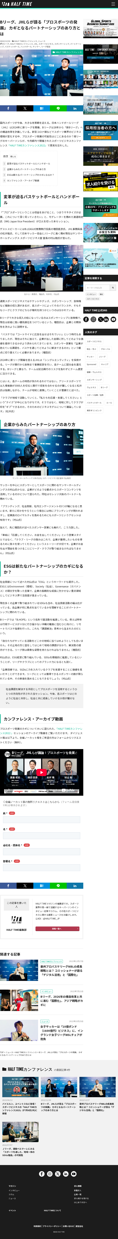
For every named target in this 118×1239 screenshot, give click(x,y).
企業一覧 (77, 1194)
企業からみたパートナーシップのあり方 (25, 169)
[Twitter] (25, 108)
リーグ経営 (45, 46)
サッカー (90, 356)
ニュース (41, 41)
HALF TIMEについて (52, 1210)
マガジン (12, 1186)
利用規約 (37, 1226)
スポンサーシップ (61, 43)
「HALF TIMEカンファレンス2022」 (27, 145)
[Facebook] (8, 108)
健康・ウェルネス (94, 372)
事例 (101, 294)
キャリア (104, 364)
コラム (11, 1194)
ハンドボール (26, 46)
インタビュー (46, 991)
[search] (113, 288)
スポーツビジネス (46, 43)
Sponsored (91, 364)
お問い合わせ (68, 1226)
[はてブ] (41, 108)
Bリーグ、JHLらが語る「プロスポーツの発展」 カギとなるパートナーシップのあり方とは (58, 1107)
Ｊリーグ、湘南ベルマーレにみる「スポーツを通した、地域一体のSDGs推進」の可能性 (18, 1152)
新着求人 (77, 1190)
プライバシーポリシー (52, 1226)
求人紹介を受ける (81, 1198)
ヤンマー (36, 46)
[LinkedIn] (75, 108)
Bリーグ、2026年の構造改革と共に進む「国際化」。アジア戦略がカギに (61, 1001)
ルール (109, 402)
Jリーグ (102, 356)
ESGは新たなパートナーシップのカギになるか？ (29, 174)
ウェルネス (91, 387)
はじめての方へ (80, 1202)
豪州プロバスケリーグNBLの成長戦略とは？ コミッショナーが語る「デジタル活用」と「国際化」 (61, 970)
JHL (35, 43)
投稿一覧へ (56, 928)
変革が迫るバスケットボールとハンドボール (27, 163)
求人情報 (77, 1186)
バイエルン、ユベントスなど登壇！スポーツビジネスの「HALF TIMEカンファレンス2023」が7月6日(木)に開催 (19, 1108)
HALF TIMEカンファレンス (25, 41)
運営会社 (79, 1226)
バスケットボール (12, 46)
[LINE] (58, 108)
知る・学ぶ (91, 349)
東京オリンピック (94, 410)
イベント (12, 1210)
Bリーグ (5, 43)
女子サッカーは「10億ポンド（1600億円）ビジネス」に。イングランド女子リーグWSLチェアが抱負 (61, 1032)
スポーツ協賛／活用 (95, 395)
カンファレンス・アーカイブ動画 (21, 180)
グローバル (105, 349)
